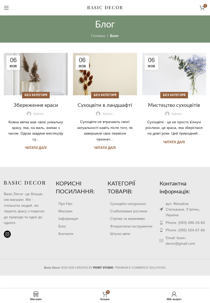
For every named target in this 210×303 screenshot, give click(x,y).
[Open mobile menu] (6, 8)
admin (38, 114)
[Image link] (25, 183)
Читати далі (36, 148)
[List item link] (79, 203)
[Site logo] (105, 7)
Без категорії (36, 95)
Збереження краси (36, 105)
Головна (98, 36)
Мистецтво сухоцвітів (174, 105)
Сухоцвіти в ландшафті (105, 105)
